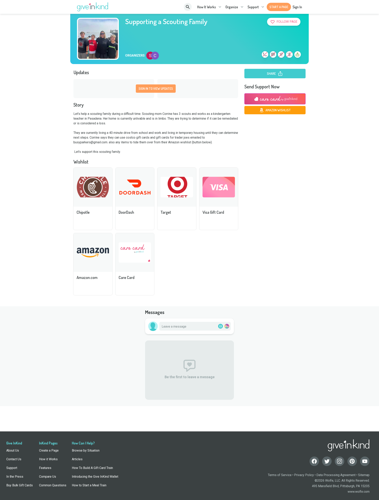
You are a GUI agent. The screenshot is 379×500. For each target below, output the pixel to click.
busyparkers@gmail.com (90, 142)
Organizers (135, 55)
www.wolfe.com (359, 491)
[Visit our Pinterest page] (352, 461)
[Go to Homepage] (92, 6)
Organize (231, 7)
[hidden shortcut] (256, 55)
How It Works (206, 7)
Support (253, 7)
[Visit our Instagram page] (339, 461)
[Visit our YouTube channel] (365, 461)
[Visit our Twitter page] (327, 461)
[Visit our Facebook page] (314, 461)
